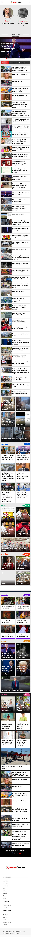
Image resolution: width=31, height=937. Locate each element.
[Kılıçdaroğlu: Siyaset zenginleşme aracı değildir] (6, 324)
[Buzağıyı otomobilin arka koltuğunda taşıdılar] (6, 317)
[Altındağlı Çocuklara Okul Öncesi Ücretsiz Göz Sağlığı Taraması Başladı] (6, 151)
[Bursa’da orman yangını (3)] (6, 218)
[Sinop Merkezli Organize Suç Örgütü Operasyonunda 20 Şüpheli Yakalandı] (6, 180)
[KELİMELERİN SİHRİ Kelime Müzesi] (6, 100)
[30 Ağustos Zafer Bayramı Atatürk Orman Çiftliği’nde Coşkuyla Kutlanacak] (6, 165)
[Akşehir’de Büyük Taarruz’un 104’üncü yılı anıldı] (6, 382)
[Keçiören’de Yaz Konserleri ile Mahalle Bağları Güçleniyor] (6, 137)
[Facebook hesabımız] (12, 853)
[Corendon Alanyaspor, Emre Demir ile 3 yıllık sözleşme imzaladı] (6, 310)
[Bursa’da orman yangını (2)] (6, 253)
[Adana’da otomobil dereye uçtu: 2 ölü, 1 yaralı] (6, 246)
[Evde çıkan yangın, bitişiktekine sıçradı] (6, 338)
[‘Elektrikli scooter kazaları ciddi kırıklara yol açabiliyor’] (23, 735)
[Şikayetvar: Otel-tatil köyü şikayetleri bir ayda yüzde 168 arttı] (8, 450)
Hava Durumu (6, 908)
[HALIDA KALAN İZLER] (6, 85)
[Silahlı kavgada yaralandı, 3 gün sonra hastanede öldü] (6, 274)
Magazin (5, 893)
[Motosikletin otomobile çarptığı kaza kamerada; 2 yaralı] (6, 352)
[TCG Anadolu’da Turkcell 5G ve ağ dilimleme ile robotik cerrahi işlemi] (23, 487)
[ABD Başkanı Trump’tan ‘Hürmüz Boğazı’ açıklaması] (6, 197)
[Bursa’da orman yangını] (6, 295)
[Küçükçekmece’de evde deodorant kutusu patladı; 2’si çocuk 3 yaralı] (6, 210)
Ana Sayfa (5, 915)
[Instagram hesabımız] (17, 853)
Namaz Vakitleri (7, 905)
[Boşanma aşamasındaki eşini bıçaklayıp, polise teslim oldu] (6, 396)
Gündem (5, 883)
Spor (4, 888)
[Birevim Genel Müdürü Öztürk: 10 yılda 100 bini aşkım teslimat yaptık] (23, 467)
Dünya (4, 896)
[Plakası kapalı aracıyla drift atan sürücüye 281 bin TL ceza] (6, 281)
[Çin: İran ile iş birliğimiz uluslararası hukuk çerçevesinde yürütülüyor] (6, 345)
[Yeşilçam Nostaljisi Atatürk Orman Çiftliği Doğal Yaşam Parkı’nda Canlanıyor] (6, 144)
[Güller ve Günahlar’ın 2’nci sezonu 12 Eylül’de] (6, 389)
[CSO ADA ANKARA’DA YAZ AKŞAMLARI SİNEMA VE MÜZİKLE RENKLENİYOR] (6, 821)
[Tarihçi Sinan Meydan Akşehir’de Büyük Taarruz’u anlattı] (6, 366)
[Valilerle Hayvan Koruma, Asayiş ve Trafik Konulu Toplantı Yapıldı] (6, 130)
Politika (5, 891)
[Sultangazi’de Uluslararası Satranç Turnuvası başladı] (6, 359)
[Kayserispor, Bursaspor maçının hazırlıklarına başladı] (6, 331)
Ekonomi (5, 886)
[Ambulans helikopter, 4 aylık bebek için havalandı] (15, 756)
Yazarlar (5, 881)
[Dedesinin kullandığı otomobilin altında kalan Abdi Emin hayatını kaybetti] (6, 288)
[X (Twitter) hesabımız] (14, 853)
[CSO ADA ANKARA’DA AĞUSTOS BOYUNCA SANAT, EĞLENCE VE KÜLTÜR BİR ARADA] (6, 92)
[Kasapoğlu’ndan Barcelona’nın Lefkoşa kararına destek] (6, 239)
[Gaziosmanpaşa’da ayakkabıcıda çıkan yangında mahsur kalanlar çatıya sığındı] (6, 260)
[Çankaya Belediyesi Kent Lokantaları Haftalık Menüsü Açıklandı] (6, 173)
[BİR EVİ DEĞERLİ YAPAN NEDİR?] (6, 78)
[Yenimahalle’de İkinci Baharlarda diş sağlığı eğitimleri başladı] (6, 123)
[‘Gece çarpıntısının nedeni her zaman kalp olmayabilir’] (8, 735)
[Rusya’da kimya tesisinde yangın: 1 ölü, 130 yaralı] (6, 267)
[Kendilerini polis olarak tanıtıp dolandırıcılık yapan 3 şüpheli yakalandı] (6, 302)
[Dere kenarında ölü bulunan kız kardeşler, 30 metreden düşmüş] (6, 232)
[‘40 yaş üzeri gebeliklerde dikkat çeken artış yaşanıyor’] (23, 717)
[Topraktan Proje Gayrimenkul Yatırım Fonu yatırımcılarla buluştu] (23, 450)
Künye (4, 898)
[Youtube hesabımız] (20, 853)
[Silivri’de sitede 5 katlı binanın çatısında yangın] (6, 204)
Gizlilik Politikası (7, 922)
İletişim (5, 924)
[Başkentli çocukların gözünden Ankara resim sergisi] (6, 828)
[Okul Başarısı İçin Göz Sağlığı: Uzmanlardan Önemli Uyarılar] (6, 158)
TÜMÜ (15, 36)
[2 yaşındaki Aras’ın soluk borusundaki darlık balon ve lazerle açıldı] (8, 717)
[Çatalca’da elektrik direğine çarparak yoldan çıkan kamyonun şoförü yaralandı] (6, 225)
